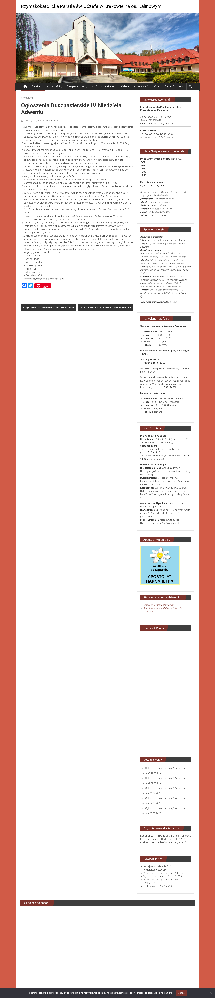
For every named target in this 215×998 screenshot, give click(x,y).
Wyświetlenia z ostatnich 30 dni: (159, 876)
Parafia (36, 86)
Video (157, 86)
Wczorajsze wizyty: (153, 869)
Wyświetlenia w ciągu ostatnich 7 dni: (161, 873)
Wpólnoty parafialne (103, 86)
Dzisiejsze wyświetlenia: (155, 866)
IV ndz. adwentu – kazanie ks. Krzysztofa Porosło (105, 307)
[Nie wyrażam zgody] (211, 993)
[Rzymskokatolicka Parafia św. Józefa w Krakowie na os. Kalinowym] (25, 86)
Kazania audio (141, 86)
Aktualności (53, 86)
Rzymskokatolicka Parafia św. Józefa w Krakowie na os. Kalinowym (91, 6)
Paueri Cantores (174, 86)
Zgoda (181, 993)
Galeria (125, 86)
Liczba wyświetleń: (152, 886)
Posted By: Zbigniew (32, 120)
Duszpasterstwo (76, 86)
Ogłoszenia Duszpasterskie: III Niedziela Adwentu (49, 307)
